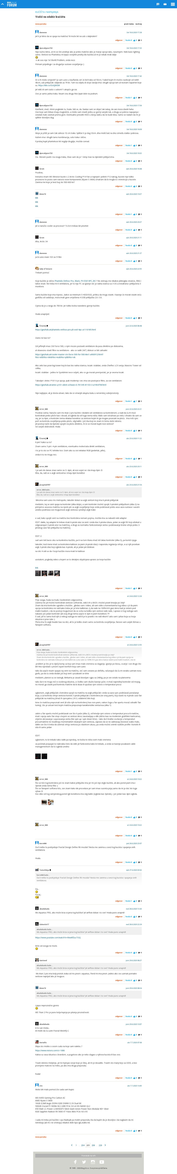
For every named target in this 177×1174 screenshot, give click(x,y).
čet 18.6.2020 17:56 (134, 106)
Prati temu (129, 24)
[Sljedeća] (105, 1145)
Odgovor (119, 40)
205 (88, 1145)
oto (40, 1086)
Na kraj (139, 24)
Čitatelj (42, 326)
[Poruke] (165, 4)
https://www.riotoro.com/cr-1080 (50, 1050)
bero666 (42, 843)
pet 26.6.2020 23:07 (134, 843)
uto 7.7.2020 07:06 (134, 1043)
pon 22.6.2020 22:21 (134, 409)
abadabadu (44, 909)
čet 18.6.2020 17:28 (134, 33)
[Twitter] (84, 1162)
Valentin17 (44, 924)
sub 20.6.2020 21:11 (134, 238)
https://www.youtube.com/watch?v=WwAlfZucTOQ (58, 937)
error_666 (43, 409)
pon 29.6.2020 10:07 (134, 1024)
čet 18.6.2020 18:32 (134, 153)
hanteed (43, 960)
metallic (43, 1043)
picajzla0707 (44, 485)
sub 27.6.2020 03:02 (134, 870)
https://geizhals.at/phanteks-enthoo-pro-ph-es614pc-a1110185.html (65, 329)
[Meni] (173, 4)
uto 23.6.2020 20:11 (134, 467)
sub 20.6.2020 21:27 (134, 253)
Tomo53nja (44, 870)
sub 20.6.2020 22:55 (134, 269)
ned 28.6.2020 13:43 (134, 909)
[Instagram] (93, 1162)
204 (82, 1145)
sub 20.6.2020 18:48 (134, 169)
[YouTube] (102, 1162)
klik (36, 197)
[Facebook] (75, 1162)
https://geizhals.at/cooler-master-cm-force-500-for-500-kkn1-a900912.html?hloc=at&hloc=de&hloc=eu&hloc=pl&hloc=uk (69, 355)
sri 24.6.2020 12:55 (134, 645)
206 (93, 1145)
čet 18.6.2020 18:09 (134, 129)
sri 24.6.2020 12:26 (134, 596)
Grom (41, 169)
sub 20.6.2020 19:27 (134, 194)
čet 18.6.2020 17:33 (134, 48)
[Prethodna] (72, 1145)
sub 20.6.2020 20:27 (134, 222)
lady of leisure (45, 269)
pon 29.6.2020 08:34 (134, 988)
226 (100, 1145)
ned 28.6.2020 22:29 (134, 924)
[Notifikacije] (158, 4)
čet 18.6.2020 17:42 (134, 76)
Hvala (129, 40)
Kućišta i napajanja (46, 12)
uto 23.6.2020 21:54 (134, 485)
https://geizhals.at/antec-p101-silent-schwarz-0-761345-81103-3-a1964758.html (70, 384)
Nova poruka (40, 24)
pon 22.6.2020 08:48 (134, 326)
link (36, 567)
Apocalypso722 (45, 48)
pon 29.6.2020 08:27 (134, 960)
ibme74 (42, 194)
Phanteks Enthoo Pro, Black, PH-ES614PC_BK (75, 281)
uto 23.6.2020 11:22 (134, 438)
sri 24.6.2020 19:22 (134, 779)
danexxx (43, 33)
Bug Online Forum (12, 4)
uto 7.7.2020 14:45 (134, 1086)
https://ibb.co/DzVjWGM (49, 85)
